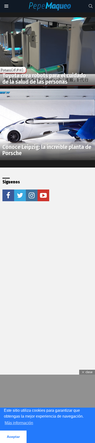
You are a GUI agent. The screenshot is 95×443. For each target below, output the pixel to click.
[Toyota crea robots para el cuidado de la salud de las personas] (47, 53)
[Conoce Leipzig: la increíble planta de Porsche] (47, 124)
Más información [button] (19, 423)
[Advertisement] (47, 259)
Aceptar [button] (13, 437)
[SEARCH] (91, 6)
